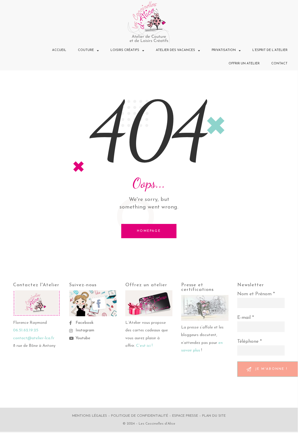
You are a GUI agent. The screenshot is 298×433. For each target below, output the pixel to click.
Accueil (59, 50)
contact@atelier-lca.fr (33, 338)
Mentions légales (89, 416)
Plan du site (214, 416)
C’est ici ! (144, 346)
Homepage (149, 231)
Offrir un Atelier (244, 63)
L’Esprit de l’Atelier (270, 50)
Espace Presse (185, 416)
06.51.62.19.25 (25, 330)
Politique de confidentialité (139, 416)
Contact (279, 63)
